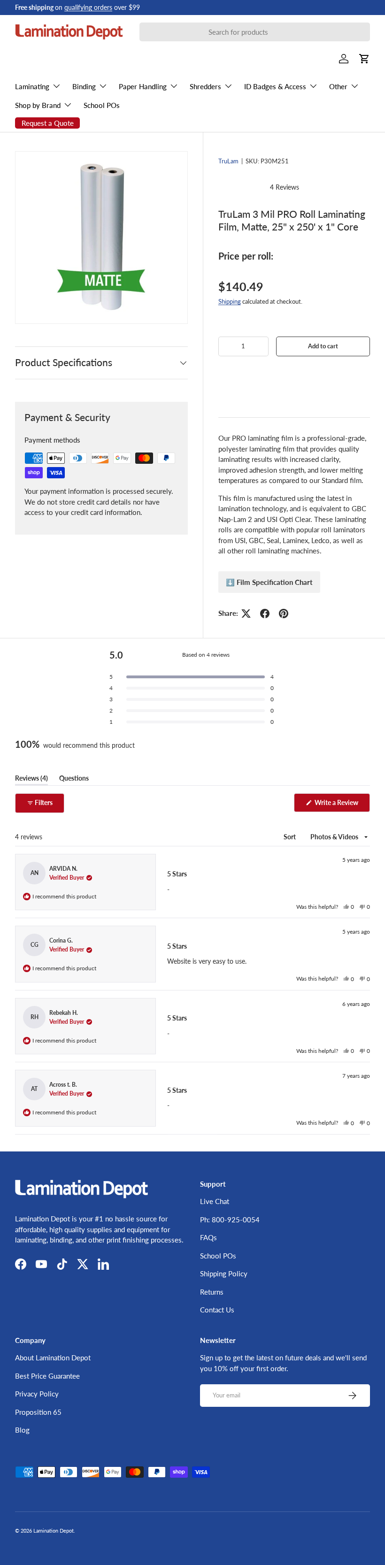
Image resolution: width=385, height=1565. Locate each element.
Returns (211, 1292)
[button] (294, 374)
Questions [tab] (74, 779)
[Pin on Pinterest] (283, 613)
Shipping (229, 301)
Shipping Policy (223, 1273)
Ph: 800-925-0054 (230, 1219)
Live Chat (214, 1201)
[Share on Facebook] (264, 613)
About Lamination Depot (53, 1357)
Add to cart (323, 346)
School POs (102, 105)
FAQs (208, 1237)
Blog (22, 1430)
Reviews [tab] (31, 779)
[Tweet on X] (246, 613)
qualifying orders (88, 7)
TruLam (228, 161)
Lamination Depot (53, 1530)
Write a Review (338, 805)
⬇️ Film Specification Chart (269, 582)
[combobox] (254, 32)
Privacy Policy (37, 1393)
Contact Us (217, 1309)
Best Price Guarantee (47, 1376)
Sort (290, 837)
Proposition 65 (38, 1412)
